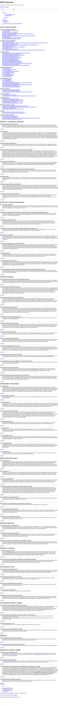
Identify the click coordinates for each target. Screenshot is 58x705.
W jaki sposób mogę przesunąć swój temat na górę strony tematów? (15, 65)
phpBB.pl (48, 238)
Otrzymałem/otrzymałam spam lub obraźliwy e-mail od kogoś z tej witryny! (17, 91)
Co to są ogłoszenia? (6, 73)
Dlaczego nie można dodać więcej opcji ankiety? (12, 57)
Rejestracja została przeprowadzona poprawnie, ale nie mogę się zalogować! (17, 33)
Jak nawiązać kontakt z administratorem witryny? (12, 119)
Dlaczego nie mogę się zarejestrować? (10, 32)
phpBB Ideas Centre (10, 661)
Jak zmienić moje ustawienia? (8, 41)
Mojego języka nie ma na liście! (8, 45)
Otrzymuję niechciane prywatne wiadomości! (11, 90)
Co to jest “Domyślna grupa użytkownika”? (10, 85)
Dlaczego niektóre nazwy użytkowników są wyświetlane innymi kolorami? (17, 84)
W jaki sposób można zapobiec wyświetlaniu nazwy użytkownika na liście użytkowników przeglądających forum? (25, 42)
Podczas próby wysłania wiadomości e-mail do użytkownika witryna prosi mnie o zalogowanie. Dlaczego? (23, 50)
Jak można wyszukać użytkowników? (9, 101)
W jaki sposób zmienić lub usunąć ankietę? (11, 58)
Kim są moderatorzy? (6, 80)
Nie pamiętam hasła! (6, 36)
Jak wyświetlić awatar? (6, 47)
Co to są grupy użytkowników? (8, 81)
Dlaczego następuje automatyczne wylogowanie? (12, 37)
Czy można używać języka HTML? (9, 69)
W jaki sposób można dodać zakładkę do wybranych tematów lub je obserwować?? (19, 106)
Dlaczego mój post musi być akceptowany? (11, 64)
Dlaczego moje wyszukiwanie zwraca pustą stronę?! (12, 100)
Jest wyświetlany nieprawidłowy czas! (9, 43)
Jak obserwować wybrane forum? (9, 107)
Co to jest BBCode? (6, 68)
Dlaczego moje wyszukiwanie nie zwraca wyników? (12, 99)
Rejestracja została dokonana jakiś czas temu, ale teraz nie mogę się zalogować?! (18, 35)
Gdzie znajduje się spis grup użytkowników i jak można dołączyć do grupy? (17, 82)
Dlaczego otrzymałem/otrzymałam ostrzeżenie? (11, 61)
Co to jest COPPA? (6, 31)
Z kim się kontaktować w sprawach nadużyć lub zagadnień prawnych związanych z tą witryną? (21, 118)
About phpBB (14, 655)
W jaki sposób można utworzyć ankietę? (10, 56)
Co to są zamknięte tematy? (7, 75)
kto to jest (50, 668)
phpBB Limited (37, 653)
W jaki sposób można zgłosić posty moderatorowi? (12, 62)
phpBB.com (4, 239)
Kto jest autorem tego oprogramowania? (10, 115)
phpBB (10, 693)
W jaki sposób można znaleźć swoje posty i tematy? (12, 102)
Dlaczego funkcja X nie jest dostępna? (10, 117)
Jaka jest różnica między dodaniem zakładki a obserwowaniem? (15, 105)
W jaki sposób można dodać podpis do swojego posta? (13, 55)
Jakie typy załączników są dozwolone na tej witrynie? (13, 111)
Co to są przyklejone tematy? (8, 74)
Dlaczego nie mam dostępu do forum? (10, 59)
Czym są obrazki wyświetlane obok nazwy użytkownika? (13, 46)
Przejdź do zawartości (4, 7)
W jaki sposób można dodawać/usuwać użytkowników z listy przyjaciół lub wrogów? (19, 95)
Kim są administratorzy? (7, 79)
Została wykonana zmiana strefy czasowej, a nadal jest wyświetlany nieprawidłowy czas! (20, 44)
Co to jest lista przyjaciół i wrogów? (9, 94)
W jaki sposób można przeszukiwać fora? (10, 98)
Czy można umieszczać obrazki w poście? (10, 71)
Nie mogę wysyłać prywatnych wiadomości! (11, 89)
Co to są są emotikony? (7, 70)
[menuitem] (10, 14)
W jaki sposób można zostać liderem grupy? (11, 83)
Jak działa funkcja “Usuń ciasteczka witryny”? (11, 38)
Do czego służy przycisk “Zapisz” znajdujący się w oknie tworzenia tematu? (17, 63)
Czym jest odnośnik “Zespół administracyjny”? (11, 86)
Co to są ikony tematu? (6, 76)
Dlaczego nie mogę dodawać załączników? (11, 60)
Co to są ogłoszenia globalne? (8, 72)
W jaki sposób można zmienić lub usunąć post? (11, 54)
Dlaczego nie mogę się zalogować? (9, 34)
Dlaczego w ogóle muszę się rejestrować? (10, 30)
